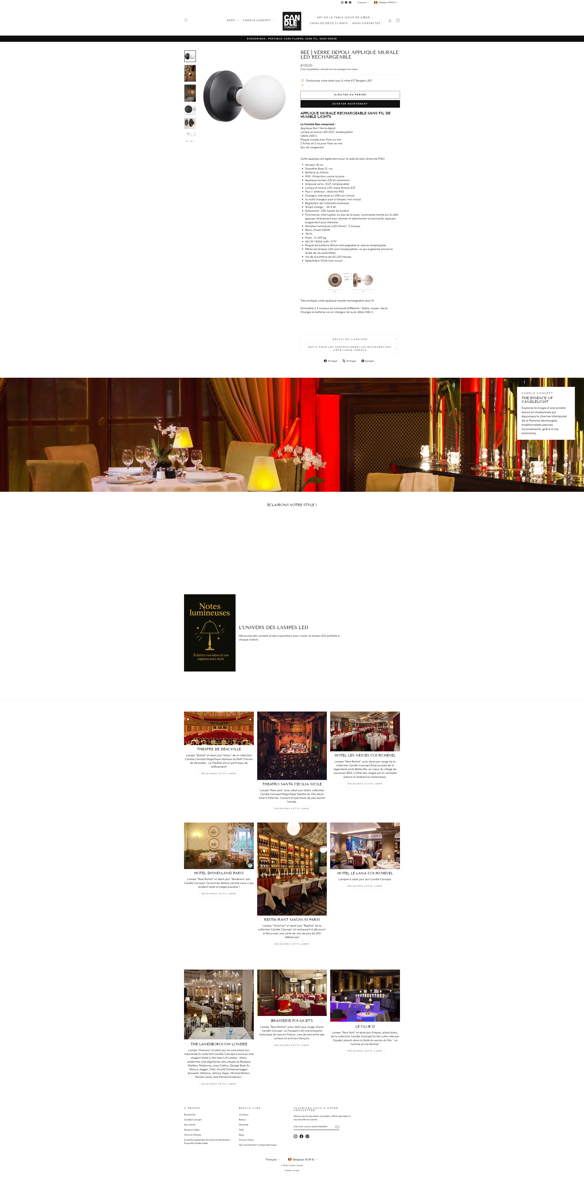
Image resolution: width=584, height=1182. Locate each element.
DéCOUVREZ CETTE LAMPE (292, 944)
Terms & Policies (192, 1134)
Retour (242, 1119)
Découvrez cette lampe (219, 773)
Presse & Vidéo (192, 1129)
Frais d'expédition (310, 69)
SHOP (231, 20)
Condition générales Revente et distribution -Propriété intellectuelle (208, 1141)
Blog (241, 1134)
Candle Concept (257, 20)
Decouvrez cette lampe (219, 1084)
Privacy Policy (246, 1139)
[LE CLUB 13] (365, 996)
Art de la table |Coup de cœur (344, 17)
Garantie (244, 1124)
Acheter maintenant (350, 103)
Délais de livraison (350, 339)
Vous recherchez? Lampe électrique (258, 1144)
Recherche (189, 1114)
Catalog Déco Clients (329, 23)
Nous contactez (367, 23)
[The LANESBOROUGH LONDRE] (219, 1004)
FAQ (241, 1129)
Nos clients (189, 1124)
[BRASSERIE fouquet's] (292, 993)
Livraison (244, 1114)
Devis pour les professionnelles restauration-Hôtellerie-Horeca (350, 348)
